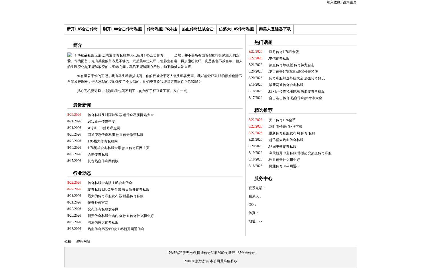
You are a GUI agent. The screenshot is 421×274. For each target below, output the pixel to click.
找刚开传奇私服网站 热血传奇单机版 (297, 91)
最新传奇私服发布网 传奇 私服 (292, 133)
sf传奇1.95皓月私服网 (104, 128)
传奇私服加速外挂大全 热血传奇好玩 (297, 78)
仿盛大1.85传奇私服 (236, 29)
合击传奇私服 (98, 154)
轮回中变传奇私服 (282, 146)
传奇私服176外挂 (162, 29)
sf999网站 (83, 241)
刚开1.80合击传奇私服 (122, 29)
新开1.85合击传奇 (82, 29)
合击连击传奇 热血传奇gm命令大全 (295, 98)
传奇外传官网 (98, 203)
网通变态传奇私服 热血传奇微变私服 (115, 135)
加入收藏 (334, 2)
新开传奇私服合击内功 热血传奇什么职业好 (121, 216)
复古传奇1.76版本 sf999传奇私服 (293, 72)
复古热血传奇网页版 (103, 161)
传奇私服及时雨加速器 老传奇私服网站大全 (121, 115)
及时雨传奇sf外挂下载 (285, 127)
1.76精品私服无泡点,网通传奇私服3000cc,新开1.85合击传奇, (211, 253)
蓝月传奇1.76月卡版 (284, 52)
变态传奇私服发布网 (103, 209)
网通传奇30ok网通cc (284, 166)
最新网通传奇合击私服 (286, 85)
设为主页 (350, 2)
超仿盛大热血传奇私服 (286, 140)
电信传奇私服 (279, 58)
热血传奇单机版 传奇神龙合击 (291, 65)
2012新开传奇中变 (101, 122)
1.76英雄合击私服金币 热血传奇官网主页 (118, 148)
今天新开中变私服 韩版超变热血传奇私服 (300, 153)
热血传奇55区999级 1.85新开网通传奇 (116, 229)
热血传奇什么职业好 (284, 160)
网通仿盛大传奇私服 (103, 222)
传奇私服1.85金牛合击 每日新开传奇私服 (118, 189)
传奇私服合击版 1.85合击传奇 (110, 183)
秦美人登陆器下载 (275, 29)
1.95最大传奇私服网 (103, 141)
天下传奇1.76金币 (282, 120)
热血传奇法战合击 (198, 29)
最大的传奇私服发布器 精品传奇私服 (115, 196)
